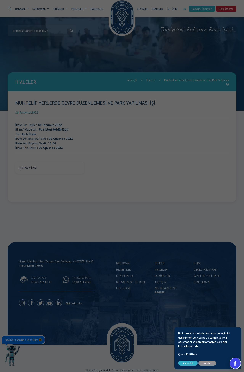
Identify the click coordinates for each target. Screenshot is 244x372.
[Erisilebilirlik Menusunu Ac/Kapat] (235, 363)
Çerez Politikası (187, 354)
